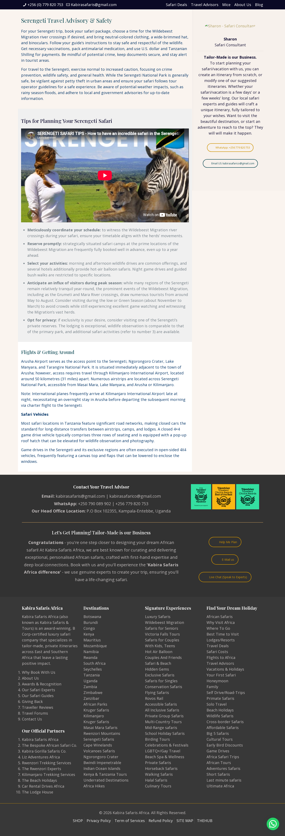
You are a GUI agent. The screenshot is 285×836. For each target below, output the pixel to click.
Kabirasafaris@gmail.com (94, 4)
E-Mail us (228, 560)
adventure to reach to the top (225, 127)
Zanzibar (91, 698)
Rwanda (90, 657)
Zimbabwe (92, 692)
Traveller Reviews (37, 707)
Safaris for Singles (161, 680)
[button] (273, 824)
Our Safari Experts (38, 689)
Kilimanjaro (93, 715)
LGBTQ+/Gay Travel (162, 750)
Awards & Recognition (41, 683)
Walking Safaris (159, 774)
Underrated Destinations (106, 780)
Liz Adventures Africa (41, 756)
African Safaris (220, 616)
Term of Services (130, 820)
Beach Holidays (220, 710)
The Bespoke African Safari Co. (49, 745)
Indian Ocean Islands (101, 768)
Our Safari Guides (38, 695)
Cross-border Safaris (225, 721)
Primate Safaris (220, 698)
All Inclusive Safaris (162, 710)
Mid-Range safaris (161, 727)
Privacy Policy (99, 820)
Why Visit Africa (221, 622)
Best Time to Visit (223, 634)
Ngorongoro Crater (100, 756)
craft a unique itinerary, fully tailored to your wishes (230, 109)
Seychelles (92, 669)
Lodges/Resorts (221, 639)
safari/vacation (215, 68)
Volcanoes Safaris (99, 750)
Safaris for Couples (162, 639)
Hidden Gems (157, 669)
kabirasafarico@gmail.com (135, 496)
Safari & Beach (158, 663)
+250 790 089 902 (94, 503)
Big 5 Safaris (218, 733)
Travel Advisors (204, 4)
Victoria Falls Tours (162, 634)
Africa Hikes (94, 785)
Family (212, 686)
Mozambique (95, 645)
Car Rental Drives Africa (43, 786)
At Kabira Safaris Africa (62, 550)
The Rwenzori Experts (41, 768)
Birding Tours (157, 739)
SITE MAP (185, 820)
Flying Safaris (157, 692)
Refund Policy (161, 820)
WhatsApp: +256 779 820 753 (233, 147)
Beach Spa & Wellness (164, 756)
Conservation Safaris (163, 686)
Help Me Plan (228, 542)
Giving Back (32, 701)
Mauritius (92, 639)
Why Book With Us (38, 672)
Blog (259, 4)
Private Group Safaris (164, 715)
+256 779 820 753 (131, 503)
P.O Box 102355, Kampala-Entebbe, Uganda (129, 511)
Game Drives (218, 750)
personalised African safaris (76, 557)
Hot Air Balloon (158, 651)
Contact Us (32, 718)
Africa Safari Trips (223, 756)
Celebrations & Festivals (166, 745)
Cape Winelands (97, 745)
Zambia (90, 686)
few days (243, 92)
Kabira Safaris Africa (40, 739)
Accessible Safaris (161, 704)
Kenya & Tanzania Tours (105, 774)
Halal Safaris (156, 780)
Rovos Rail (154, 698)
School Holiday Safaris (165, 733)
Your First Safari (221, 674)
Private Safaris (158, 762)
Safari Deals (176, 4)
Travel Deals (218, 645)
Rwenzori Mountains (101, 733)
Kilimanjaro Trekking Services (48, 774)
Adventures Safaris (223, 768)
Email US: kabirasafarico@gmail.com (232, 163)
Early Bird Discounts (225, 745)
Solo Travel (217, 704)
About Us (242, 4)
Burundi (90, 622)
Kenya (88, 634)
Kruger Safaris (96, 710)
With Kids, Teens (160, 645)
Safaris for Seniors (161, 628)
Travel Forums (35, 713)
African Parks (95, 704)
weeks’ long (219, 98)
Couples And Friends (163, 657)
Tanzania (91, 674)
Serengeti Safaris (98, 739)
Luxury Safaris (157, 616)
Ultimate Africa (220, 785)
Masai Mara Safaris (100, 727)
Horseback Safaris (161, 768)
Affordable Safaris (223, 727)
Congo (89, 628)
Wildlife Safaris (220, 715)
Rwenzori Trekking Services (46, 762)
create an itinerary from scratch (227, 74)
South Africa (94, 663)
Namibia (91, 651)
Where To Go (218, 628)
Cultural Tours (220, 739)
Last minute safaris (224, 780)
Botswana (92, 616)
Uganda (90, 680)
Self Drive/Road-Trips (226, 692)
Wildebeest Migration (164, 622)
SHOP (78, 820)
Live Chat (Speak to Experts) (228, 577)
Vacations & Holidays (225, 669)
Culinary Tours (158, 785)
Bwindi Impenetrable (102, 762)
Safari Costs (217, 651)
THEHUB (204, 820)
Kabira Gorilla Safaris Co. (44, 751)
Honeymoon (217, 680)
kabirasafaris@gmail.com (80, 496)
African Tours (219, 762)
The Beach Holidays (39, 780)
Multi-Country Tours (163, 721)
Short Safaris (218, 774)
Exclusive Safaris (159, 674)
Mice (226, 4)
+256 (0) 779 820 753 (45, 4)
